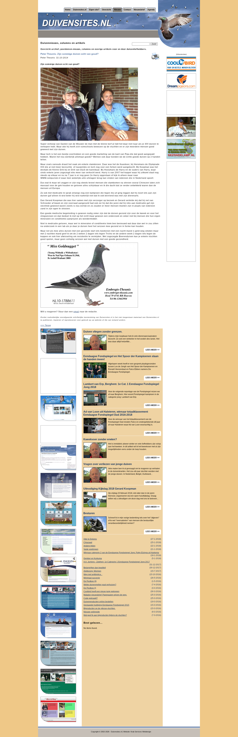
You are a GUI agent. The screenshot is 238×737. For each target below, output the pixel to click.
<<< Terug (45, 325)
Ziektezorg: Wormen (122, 571)
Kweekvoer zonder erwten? (100, 439)
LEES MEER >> (152, 350)
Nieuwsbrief (139, 10)
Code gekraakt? (122, 598)
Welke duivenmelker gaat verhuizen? (122, 585)
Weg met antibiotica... (122, 574)
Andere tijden (122, 546)
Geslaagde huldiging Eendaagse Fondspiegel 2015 (122, 605)
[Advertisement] (58, 376)
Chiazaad (122, 542)
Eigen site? (94, 10)
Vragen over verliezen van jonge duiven (107, 464)
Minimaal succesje (122, 578)
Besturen (89, 513)
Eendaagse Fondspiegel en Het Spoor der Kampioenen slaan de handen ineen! (121, 358)
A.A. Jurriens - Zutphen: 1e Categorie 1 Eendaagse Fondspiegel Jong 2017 (122, 562)
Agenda (151, 10)
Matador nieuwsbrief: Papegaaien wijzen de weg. (122, 595)
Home (67, 10)
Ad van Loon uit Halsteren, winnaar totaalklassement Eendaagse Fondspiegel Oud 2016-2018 (115, 413)
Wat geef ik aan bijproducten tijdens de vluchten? (122, 615)
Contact (127, 10)
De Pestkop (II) (122, 581)
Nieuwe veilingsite (122, 612)
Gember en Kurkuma (122, 558)
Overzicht (106, 10)
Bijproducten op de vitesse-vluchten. (122, 608)
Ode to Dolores (122, 539)
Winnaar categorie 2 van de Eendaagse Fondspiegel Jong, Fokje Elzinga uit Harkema (122, 552)
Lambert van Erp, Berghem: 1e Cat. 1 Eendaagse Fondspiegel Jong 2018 (121, 385)
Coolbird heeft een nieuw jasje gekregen (122, 591)
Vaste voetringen (122, 549)
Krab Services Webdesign (141, 732)
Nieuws (117, 10)
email (76, 312)
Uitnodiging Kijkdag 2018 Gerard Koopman (109, 488)
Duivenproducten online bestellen (122, 602)
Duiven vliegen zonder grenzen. (102, 331)
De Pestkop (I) (122, 588)
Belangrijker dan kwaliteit (122, 568)
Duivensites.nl (79, 10)
